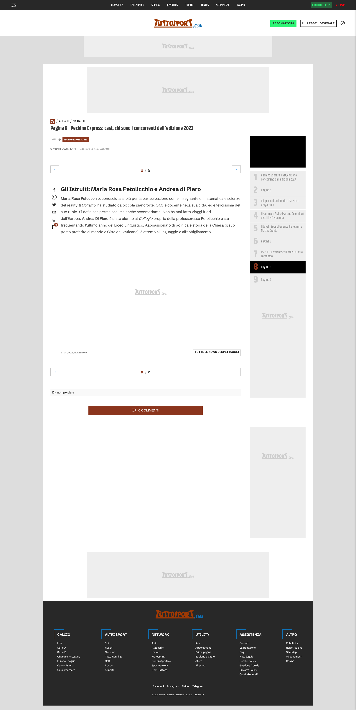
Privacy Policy (248, 670)
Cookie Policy (248, 661)
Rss (197, 643)
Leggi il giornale (320, 23)
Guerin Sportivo (161, 661)
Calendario (137, 5)
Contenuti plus (321, 5)
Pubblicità (292, 643)
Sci (107, 643)
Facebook (158, 686)
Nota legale (246, 656)
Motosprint (158, 656)
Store (198, 661)
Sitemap (200, 665)
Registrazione (294, 647)
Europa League (66, 661)
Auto (154, 643)
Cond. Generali (249, 674)
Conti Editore (159, 670)
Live (341, 5)
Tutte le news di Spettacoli (217, 352)
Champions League (68, 656)
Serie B (61, 652)
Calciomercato (66, 670)
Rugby (109, 647)
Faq (242, 652)
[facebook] (54, 190)
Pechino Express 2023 (75, 139)
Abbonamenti (203, 647)
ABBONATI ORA (283, 23)
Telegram (197, 686)
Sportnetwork (160, 665)
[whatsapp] (54, 197)
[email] (54, 212)
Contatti (244, 643)
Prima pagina (203, 652)
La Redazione (248, 647)
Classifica (117, 5)
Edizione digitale (205, 656)
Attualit (64, 121)
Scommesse (223, 5)
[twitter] (54, 205)
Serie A (155, 5)
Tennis (205, 5)
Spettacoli (79, 121)
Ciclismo (110, 652)
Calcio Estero (65, 665)
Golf (107, 661)
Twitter (186, 686)
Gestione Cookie (249, 665)
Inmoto (156, 652)
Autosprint (158, 647)
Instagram (173, 686)
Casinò (241, 5)
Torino (189, 5)
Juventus (172, 5)
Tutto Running (113, 656)
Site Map (291, 652)
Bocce (109, 665)
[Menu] (13, 5)
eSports (109, 670)
